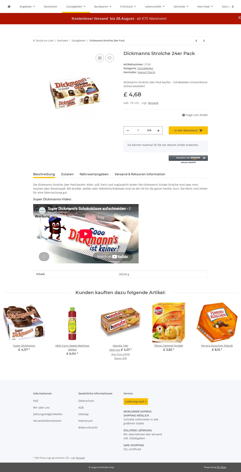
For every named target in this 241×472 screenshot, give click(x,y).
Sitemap (83, 414)
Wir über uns (41, 407)
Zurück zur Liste (44, 40)
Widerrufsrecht (88, 427)
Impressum (85, 420)
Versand (153, 103)
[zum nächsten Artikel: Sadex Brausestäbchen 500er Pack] (204, 41)
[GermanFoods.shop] (9, 6)
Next (232, 333)
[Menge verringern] (128, 130)
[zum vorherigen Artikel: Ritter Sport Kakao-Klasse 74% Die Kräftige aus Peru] (196, 41)
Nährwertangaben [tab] (94, 174)
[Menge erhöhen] (158, 130)
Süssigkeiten (145, 68)
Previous (9, 333)
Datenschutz (86, 401)
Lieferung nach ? (135, 401)
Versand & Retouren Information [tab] (140, 174)
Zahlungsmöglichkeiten (48, 414)
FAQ (35, 401)
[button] (230, 6)
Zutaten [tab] (67, 174)
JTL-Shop (221, 467)
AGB (81, 407)
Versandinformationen (47, 420)
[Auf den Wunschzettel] (109, 58)
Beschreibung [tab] (44, 174)
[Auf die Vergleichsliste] (100, 58)
